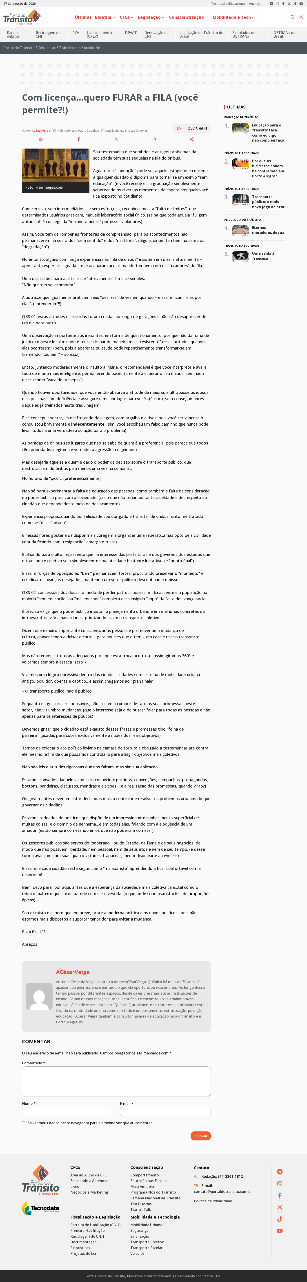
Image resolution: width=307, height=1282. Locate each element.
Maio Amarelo (142, 1187)
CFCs (75, 1167)
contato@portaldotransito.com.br (223, 1191)
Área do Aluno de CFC (88, 1175)
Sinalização (139, 1236)
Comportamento (144, 1175)
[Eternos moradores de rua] (240, 230)
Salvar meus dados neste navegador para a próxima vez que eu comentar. (90, 1122)
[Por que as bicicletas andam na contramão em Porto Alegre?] (240, 164)
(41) (230, 1176)
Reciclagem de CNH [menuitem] (48, 34)
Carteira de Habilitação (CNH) (95, 1225)
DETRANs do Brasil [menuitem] (285, 34)
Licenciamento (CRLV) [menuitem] (99, 34)
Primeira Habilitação (87, 1230)
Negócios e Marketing (89, 1192)
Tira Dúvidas (141, 1204)
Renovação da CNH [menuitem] (157, 34)
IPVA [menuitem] (75, 32)
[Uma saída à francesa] (240, 256)
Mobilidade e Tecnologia (155, 1217)
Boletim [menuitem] (103, 17)
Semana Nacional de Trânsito (155, 1198)
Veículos (137, 1253)
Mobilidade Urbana (146, 1225)
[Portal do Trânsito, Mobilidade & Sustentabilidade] (40, 1180)
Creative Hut (211, 1276)
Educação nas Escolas (148, 1181)
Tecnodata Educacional (228, 3)
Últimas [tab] (236, 107)
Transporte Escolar (146, 1248)
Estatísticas (80, 1248)
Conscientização (146, 1167)
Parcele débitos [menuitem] (13, 34)
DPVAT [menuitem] (131, 32)
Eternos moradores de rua (268, 230)
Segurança (139, 1230)
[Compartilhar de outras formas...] (192, 139)
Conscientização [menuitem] (186, 17)
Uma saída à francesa (263, 256)
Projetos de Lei (83, 1253)
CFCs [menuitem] (124, 17)
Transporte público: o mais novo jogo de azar (268, 201)
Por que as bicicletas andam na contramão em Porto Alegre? (268, 168)
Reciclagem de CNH (87, 1236)
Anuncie (254, 3)
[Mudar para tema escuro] (301, 17)
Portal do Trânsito (19, 47)
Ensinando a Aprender (89, 1181)
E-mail (126, 1103)
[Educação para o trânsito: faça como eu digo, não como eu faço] (240, 128)
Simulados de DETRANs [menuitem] (243, 34)
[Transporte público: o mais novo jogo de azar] (240, 199)
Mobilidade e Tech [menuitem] (232, 17)
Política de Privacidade (213, 1200)
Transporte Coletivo (147, 1242)
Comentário (33, 1063)
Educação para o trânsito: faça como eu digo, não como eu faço (268, 132)
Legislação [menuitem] (149, 17)
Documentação (83, 1242)
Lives (74, 1187)
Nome (29, 1103)
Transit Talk (140, 1210)
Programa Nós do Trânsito (153, 1192)
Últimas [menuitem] (83, 17)
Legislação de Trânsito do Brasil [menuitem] (201, 34)
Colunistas (47, 47)
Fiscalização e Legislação (95, 1217)
